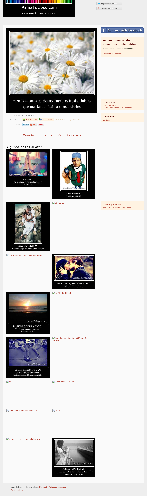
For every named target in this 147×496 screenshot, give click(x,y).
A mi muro (48, 120)
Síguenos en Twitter (109, 4)
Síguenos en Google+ (109, 8)
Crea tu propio (39, 135)
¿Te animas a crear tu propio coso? (117, 208)
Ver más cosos (69, 135)
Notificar (77, 120)
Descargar (31, 120)
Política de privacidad (57, 487)
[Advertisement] (122, 78)
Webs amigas (17, 490)
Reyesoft (43, 487)
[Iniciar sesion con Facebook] (122, 30)
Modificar (63, 120)
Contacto (106, 120)
